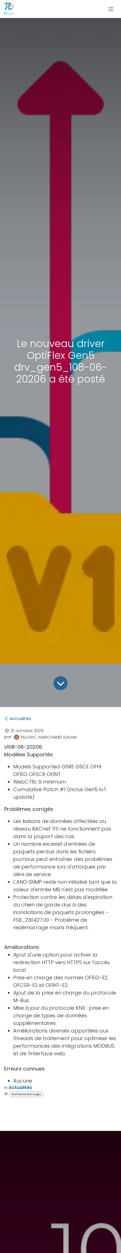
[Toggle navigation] (111, 9)
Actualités (20, 718)
